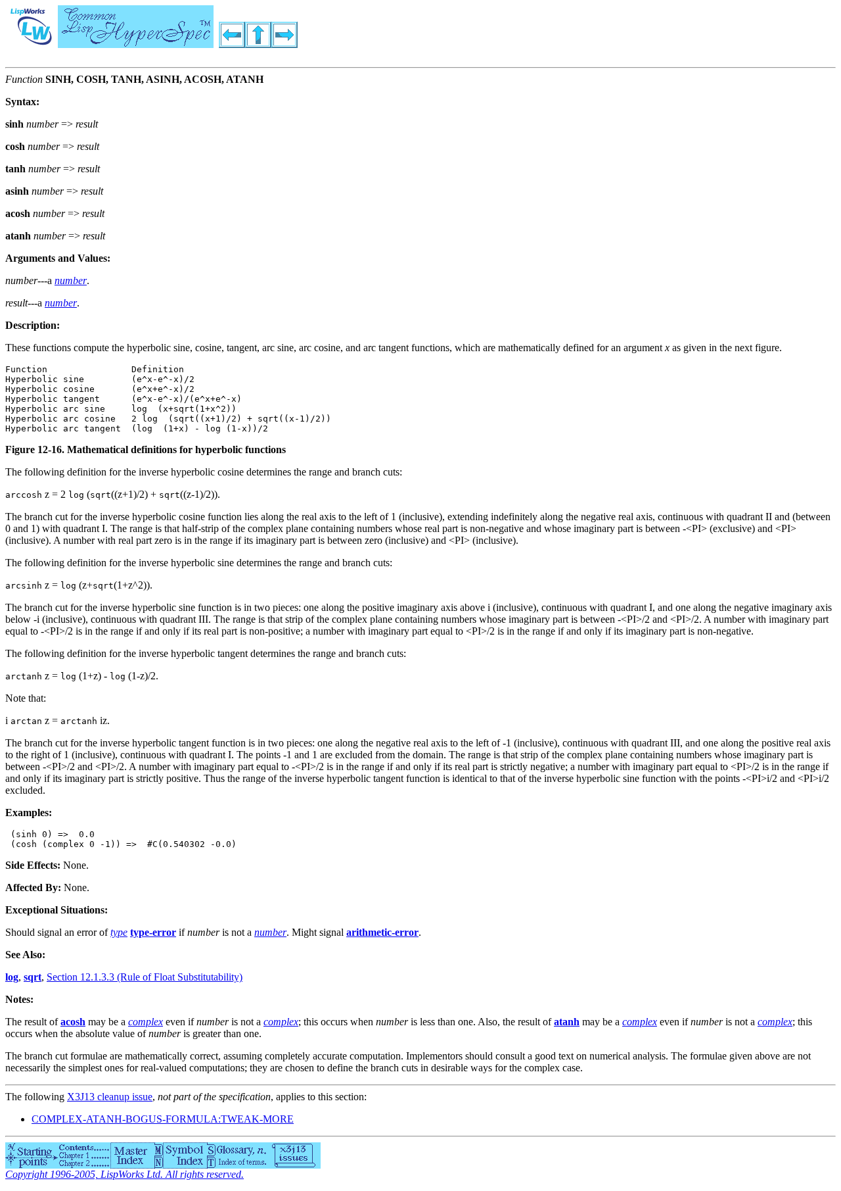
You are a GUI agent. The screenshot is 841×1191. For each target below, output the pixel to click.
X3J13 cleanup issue (109, 1096)
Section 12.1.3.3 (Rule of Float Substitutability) (144, 977)
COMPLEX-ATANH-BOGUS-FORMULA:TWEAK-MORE (163, 1119)
